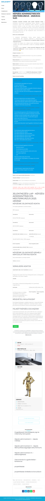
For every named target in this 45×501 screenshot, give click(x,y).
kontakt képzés (17, 484)
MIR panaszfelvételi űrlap (26, 499)
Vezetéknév (15, 214)
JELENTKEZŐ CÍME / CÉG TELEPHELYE (22, 269)
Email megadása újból (33, 243)
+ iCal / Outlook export (29, 422)
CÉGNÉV (14, 278)
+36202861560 (24, 403)
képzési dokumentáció (31, 482)
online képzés (25, 484)
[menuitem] (6, 5)
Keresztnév (31, 214)
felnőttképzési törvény (19, 482)
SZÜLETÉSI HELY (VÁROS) (20, 234)
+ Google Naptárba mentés (29, 418)
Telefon (16, 260)
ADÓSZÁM (15, 287)
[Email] (34, 491)
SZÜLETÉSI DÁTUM (35, 234)
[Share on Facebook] (23, 491)
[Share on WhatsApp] (31, 491)
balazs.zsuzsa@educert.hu (25, 405)
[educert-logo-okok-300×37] (6, 1)
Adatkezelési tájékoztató (18, 499)
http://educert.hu (19, 409)
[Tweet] (26, 491)
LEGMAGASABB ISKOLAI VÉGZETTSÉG (23, 247)
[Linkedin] (28, 491)
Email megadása (16, 243)
